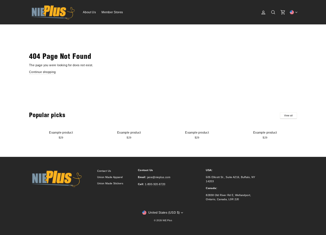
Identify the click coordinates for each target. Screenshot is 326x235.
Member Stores (112, 12)
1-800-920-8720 (155, 184)
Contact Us (104, 171)
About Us (89, 12)
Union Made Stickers (110, 183)
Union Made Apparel (110, 177)
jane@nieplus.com (158, 177)
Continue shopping (42, 72)
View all (288, 115)
